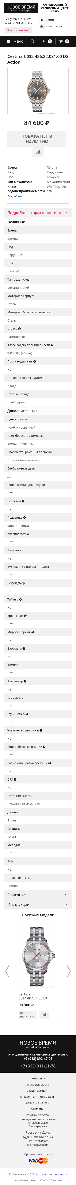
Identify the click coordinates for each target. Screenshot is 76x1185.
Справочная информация (37, 1097)
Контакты (37, 1109)
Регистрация (53, 26)
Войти (49, 20)
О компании (37, 1078)
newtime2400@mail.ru (18, 23)
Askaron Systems (51, 1180)
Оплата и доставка (37, 1084)
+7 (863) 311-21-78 (18, 19)
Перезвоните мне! (18, 30)
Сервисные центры (37, 1103)
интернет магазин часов (51, 1174)
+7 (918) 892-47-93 (38, 1058)
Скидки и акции (37, 1090)
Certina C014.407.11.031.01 (34, 996)
